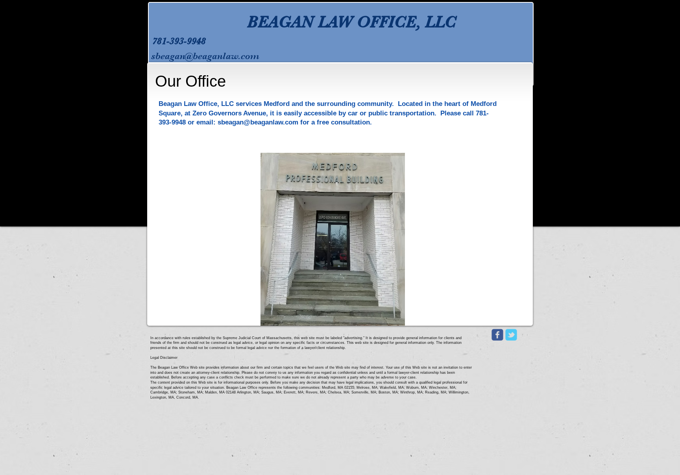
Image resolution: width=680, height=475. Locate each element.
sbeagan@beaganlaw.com (205, 55)
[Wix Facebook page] (497, 335)
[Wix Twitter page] (511, 335)
